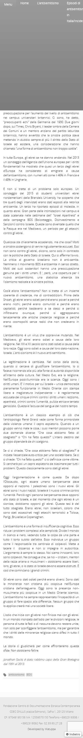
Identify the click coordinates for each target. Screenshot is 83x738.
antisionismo (16, 674)
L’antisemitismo (48, 3)
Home (24, 3)
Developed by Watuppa (42, 729)
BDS (29, 674)
